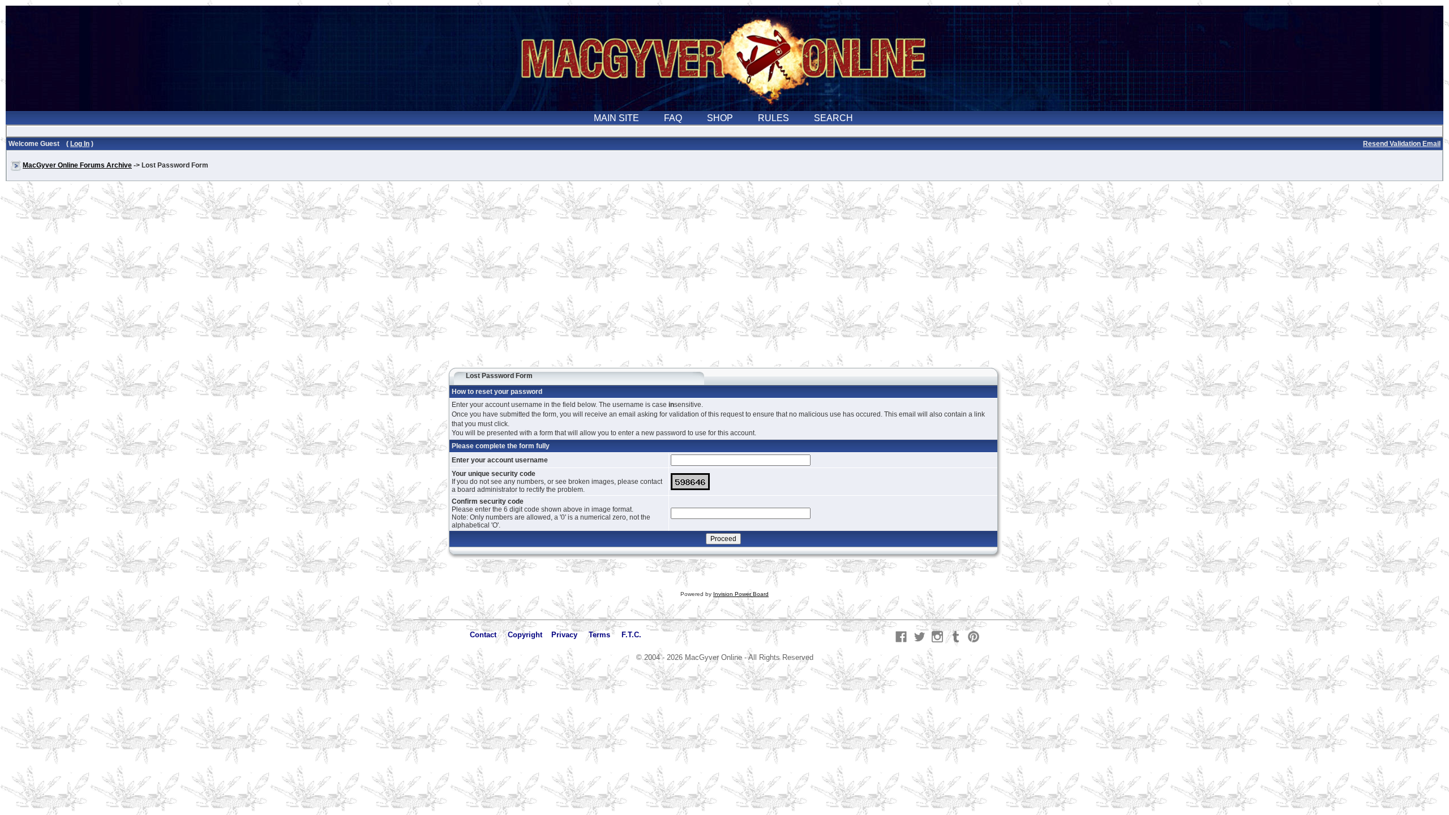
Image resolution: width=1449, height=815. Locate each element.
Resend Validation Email (1402, 144)
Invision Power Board (741, 594)
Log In (79, 144)
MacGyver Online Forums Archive (77, 165)
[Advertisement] (724, 279)
